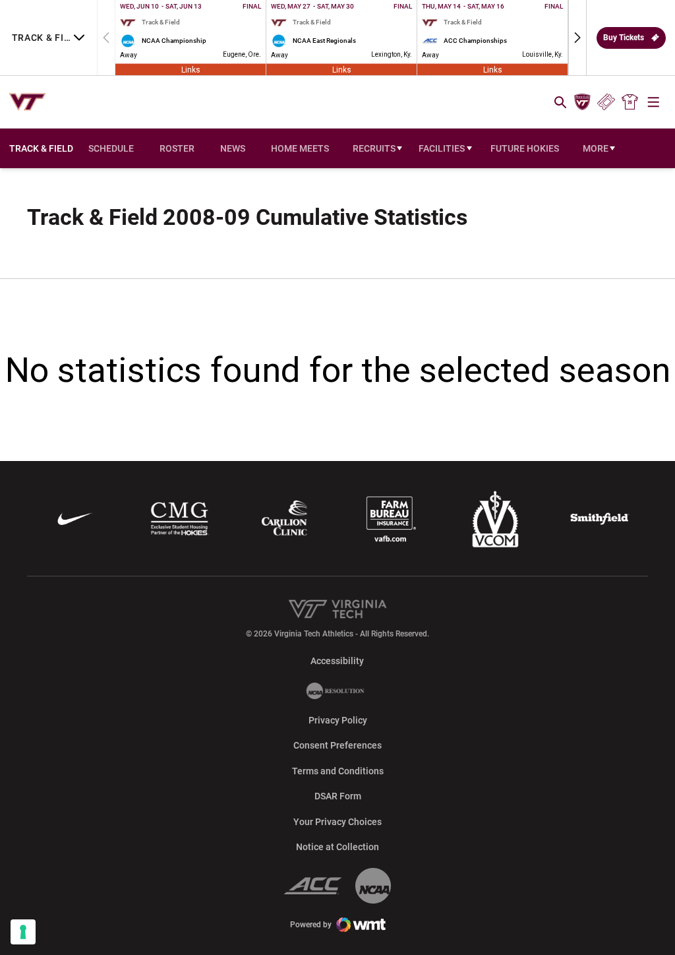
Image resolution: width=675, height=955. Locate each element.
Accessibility (337, 660)
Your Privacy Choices (337, 821)
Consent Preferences (337, 745)
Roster (177, 148)
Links (190, 69)
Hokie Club (582, 102)
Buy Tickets (623, 37)
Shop (630, 102)
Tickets (606, 102)
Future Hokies (524, 148)
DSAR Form (337, 796)
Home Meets (300, 148)
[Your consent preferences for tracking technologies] (23, 931)
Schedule (111, 148)
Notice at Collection (337, 847)
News (232, 148)
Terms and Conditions (338, 771)
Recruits (374, 148)
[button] (577, 37)
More (595, 148)
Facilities (442, 148)
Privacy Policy (337, 720)
